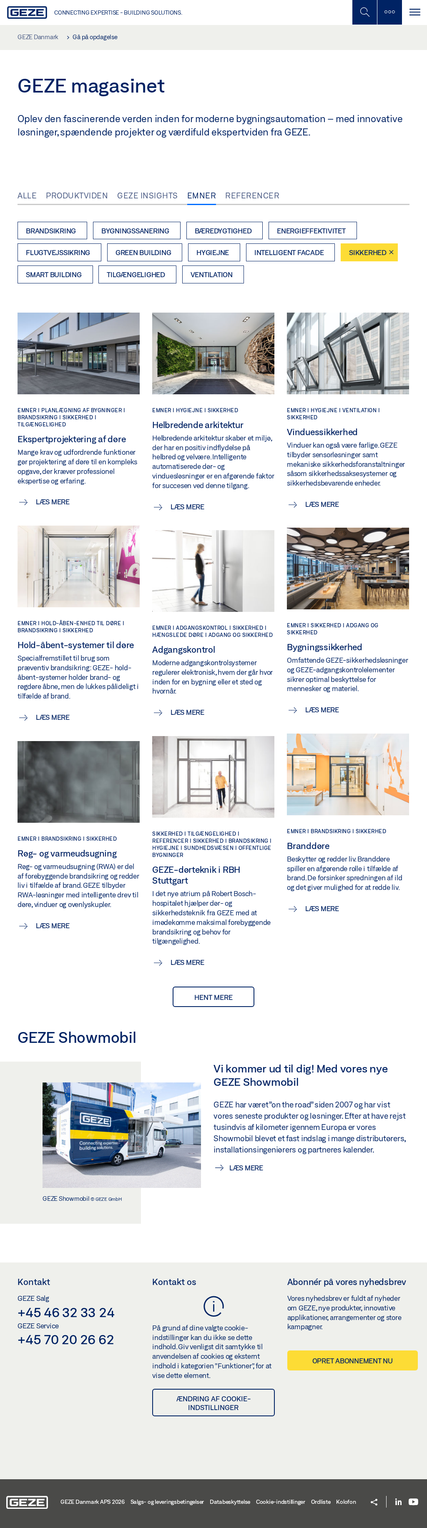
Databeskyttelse (230, 1501)
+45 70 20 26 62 (66, 1339)
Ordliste (321, 1501)
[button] (374, 1503)
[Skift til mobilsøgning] (389, 12)
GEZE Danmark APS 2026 (92, 1501)
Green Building (143, 252)
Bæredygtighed (223, 231)
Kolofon (346, 1501)
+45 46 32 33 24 (66, 1312)
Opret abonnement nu (352, 1361)
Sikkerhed (368, 252)
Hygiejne (212, 252)
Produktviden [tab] (77, 195)
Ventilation (212, 274)
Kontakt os (174, 1282)
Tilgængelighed (136, 274)
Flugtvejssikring (58, 252)
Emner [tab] (201, 195)
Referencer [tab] (252, 195)
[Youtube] (413, 1502)
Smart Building (54, 274)
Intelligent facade (289, 252)
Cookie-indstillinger (280, 1501)
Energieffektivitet (311, 231)
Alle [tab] (27, 195)
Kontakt (34, 1282)
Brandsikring (51, 231)
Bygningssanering (135, 231)
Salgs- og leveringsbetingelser (167, 1501)
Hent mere (213, 997)
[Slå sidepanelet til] (414, 12)
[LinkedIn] (398, 1502)
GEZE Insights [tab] (147, 195)
